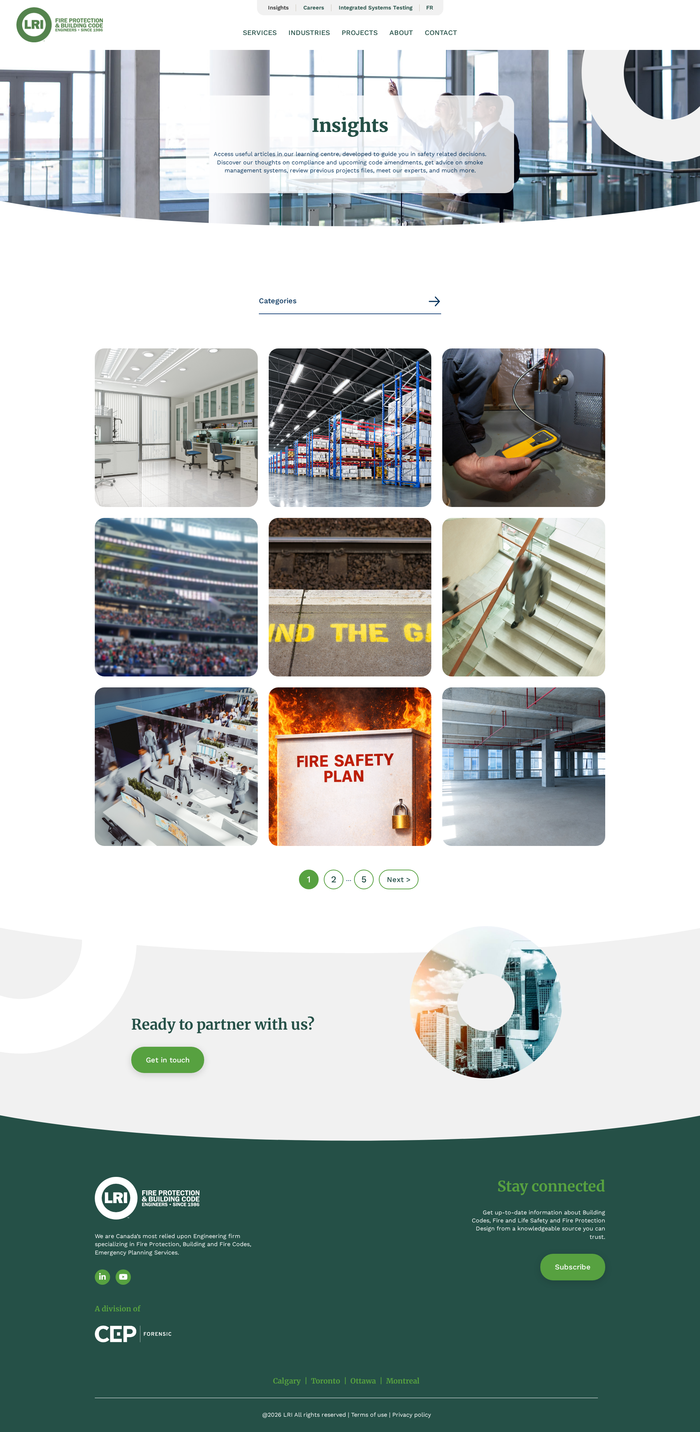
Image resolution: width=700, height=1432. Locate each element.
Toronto (325, 1380)
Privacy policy (411, 1414)
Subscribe (573, 1267)
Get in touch (168, 1060)
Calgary (287, 1380)
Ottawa (363, 1380)
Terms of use (369, 1414)
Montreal (403, 1380)
